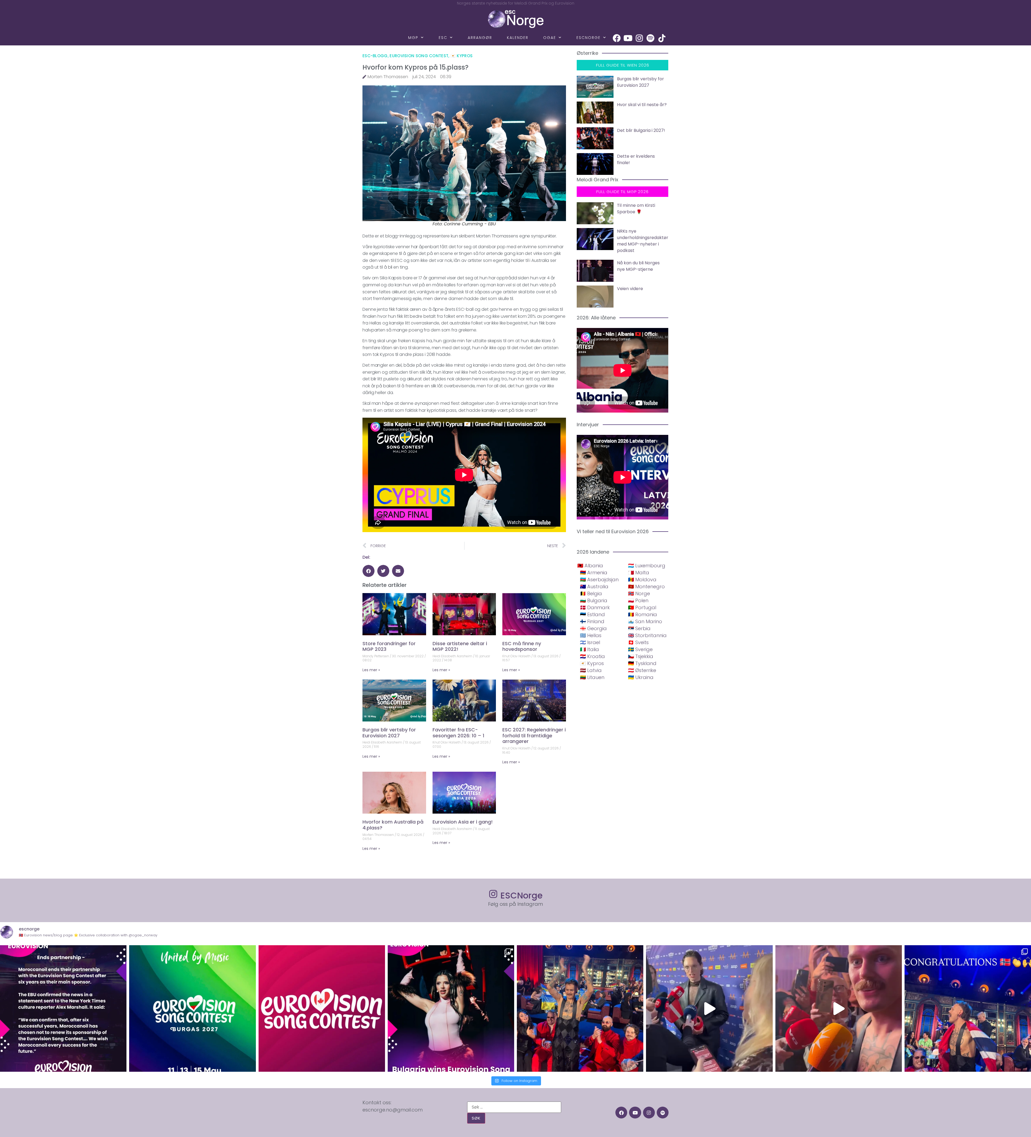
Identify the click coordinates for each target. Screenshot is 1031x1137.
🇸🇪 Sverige (640, 649)
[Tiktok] (662, 38)
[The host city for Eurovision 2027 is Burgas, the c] (192, 1008)
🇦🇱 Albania (590, 565)
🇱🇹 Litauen (592, 677)
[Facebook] (617, 38)
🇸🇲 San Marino (645, 621)
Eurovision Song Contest (419, 56)
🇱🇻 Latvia (591, 670)
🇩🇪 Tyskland (642, 663)
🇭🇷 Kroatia (592, 656)
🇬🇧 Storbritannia (647, 635)
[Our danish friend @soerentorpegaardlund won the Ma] (709, 1008)
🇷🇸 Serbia (639, 628)
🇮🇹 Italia (589, 649)
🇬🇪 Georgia (593, 628)
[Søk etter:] (514, 1107)
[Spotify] (651, 38)
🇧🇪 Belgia (591, 593)
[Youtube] (628, 38)
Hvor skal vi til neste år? (642, 105)
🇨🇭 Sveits (638, 642)
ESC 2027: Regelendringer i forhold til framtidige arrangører (534, 735)
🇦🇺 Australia (594, 586)
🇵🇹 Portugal (642, 607)
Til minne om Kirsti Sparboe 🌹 (636, 208)
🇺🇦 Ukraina (641, 677)
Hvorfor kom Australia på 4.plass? (392, 824)
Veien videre (630, 289)
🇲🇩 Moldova (642, 579)
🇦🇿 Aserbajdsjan (599, 579)
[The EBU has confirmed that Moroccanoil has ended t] (63, 1008)
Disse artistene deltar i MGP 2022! (460, 646)
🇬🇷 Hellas (590, 635)
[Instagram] (639, 38)
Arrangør (480, 37)
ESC (443, 37)
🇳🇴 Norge (639, 593)
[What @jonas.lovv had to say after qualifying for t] (838, 1008)
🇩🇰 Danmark (595, 607)
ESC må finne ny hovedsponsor (521, 646)
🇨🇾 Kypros (462, 56)
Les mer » (371, 670)
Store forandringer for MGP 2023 (389, 646)
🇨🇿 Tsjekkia (640, 656)
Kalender (517, 37)
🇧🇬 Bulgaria (593, 600)
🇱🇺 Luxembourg (646, 565)
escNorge (588, 37)
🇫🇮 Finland (592, 621)
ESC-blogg (375, 56)
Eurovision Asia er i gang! (463, 821)
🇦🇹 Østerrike (642, 670)
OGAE (549, 37)
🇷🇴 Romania (642, 614)
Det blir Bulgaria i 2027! (641, 130)
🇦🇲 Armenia (593, 572)
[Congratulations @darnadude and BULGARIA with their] (451, 1008)
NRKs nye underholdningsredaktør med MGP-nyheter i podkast (642, 241)
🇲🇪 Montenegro (646, 586)
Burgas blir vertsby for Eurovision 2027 (389, 732)
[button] (368, 571)
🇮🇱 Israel (590, 642)
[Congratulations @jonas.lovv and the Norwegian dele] (968, 1008)
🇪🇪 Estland (592, 614)
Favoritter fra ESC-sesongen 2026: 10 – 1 (458, 732)
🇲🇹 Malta (638, 572)
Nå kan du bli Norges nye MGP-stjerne (638, 266)
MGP (413, 37)
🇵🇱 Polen (638, 600)
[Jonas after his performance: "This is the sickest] (580, 1008)
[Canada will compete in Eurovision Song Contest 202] (322, 1008)
